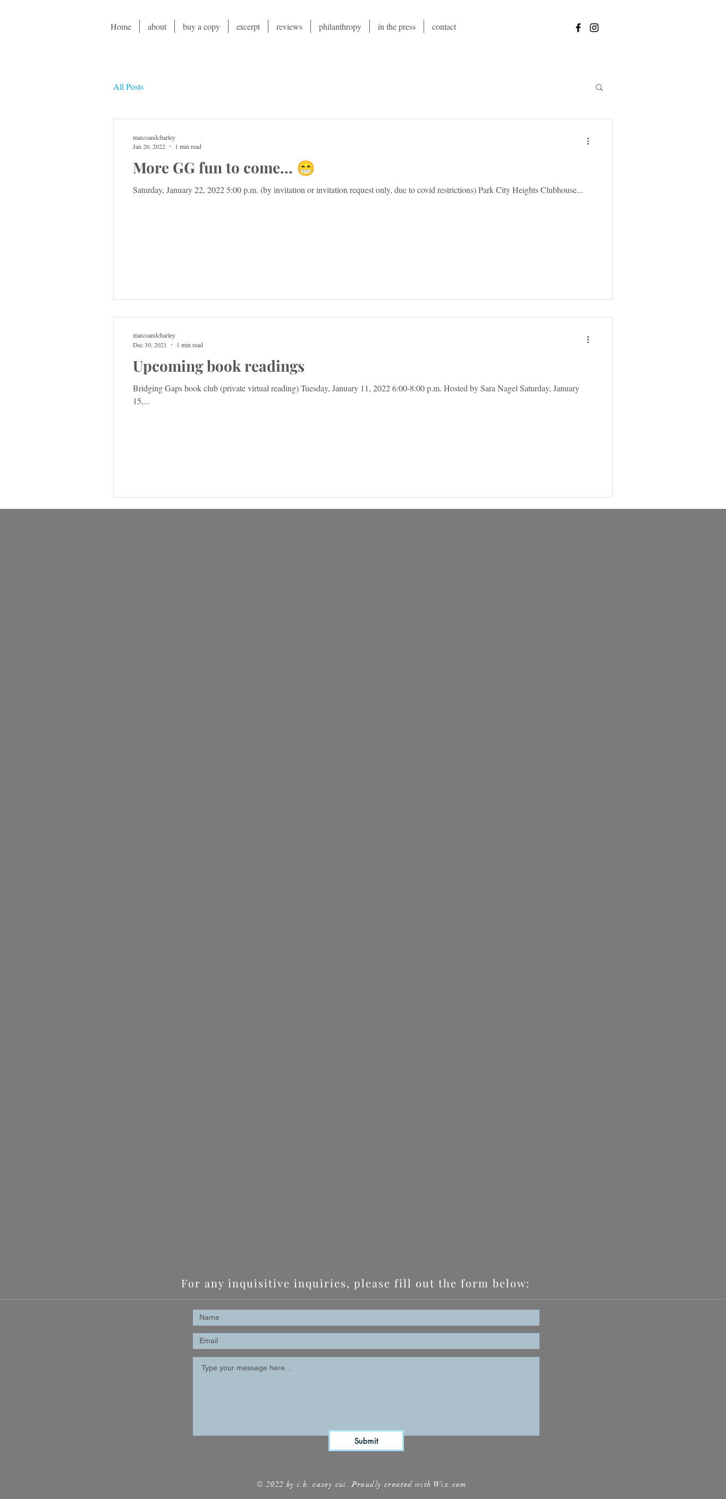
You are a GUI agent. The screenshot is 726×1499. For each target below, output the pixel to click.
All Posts (128, 86)
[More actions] (591, 141)
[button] (599, 88)
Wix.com (450, 1484)
